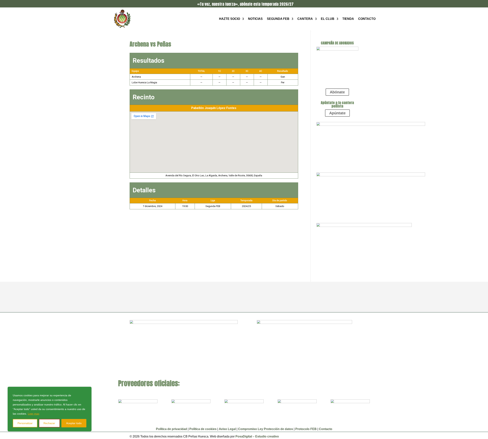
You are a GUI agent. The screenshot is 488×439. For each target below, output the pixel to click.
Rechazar (49, 423)
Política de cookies (203, 429)
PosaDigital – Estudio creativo (257, 436)
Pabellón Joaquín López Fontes (213, 108)
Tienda (348, 18)
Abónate (337, 92)
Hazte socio (229, 18)
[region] (50, 409)
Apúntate (337, 113)
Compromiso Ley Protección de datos (265, 429)
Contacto (367, 18)
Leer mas (33, 413)
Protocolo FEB (306, 429)
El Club (327, 18)
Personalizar (25, 423)
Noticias (255, 18)
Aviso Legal (228, 429)
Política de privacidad (171, 429)
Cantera (305, 18)
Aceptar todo (74, 423)
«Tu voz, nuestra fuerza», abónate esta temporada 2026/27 (245, 4)
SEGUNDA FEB (278, 18)
